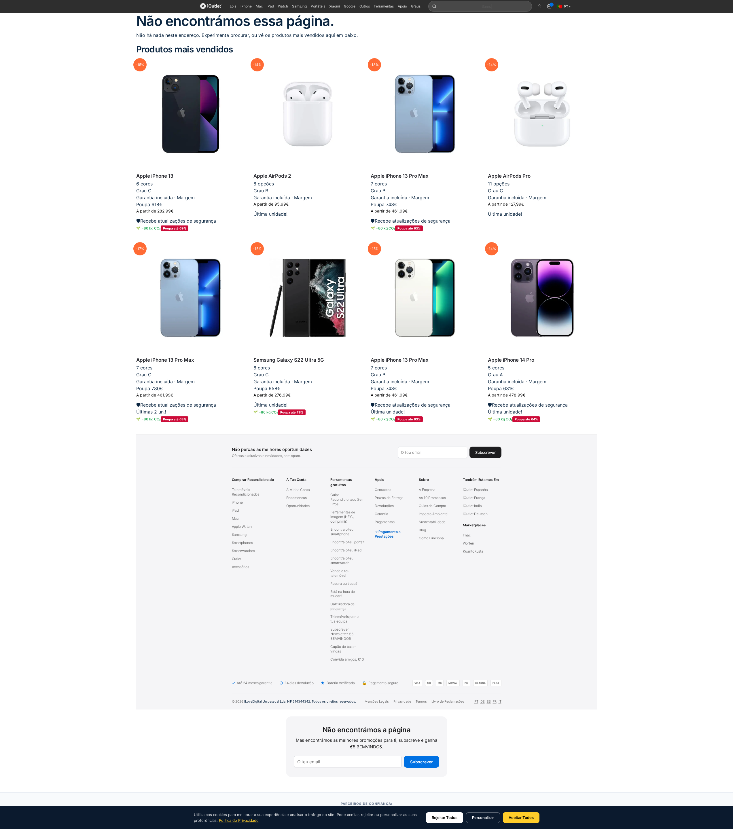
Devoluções (384, 506)
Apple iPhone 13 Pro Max (400, 176)
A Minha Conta (298, 489)
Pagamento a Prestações (388, 534)
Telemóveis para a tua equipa (344, 618)
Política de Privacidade (239, 820)
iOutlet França (474, 498)
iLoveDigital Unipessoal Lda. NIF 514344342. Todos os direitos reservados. (300, 701)
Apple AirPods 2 (272, 176)
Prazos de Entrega (389, 498)
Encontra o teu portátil (347, 542)
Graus (416, 6)
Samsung (299, 6)
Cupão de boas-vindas (343, 648)
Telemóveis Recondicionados (246, 491)
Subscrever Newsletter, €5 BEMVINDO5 (341, 634)
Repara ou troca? (343, 583)
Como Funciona (431, 538)
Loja (233, 6)
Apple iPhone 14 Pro (511, 360)
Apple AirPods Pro (509, 176)
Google (349, 6)
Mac (259, 6)
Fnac (467, 535)
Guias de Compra (432, 506)
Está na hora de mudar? (342, 593)
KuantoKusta (473, 551)
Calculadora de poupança (342, 606)
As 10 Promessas (432, 498)
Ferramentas (384, 6)
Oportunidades (298, 506)
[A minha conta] (539, 6)
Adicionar (190, 237)
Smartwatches (243, 551)
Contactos (383, 489)
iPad (270, 6)
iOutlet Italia (472, 506)
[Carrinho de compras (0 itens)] (549, 6)
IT (500, 701)
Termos (421, 701)
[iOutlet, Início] (211, 6)
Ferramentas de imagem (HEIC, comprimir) (342, 516)
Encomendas (296, 498)
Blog (422, 530)
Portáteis (318, 6)
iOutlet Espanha (475, 489)
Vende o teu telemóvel (339, 573)
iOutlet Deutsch (475, 514)
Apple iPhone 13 (154, 176)
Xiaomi (334, 6)
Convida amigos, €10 (347, 659)
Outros (364, 6)
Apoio (402, 6)
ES (489, 701)
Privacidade (402, 701)
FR (495, 701)
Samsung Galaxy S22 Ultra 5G (288, 360)
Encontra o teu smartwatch (341, 560)
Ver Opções (307, 223)
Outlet (237, 559)
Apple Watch (242, 526)
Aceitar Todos (521, 817)
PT (476, 701)
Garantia (381, 514)
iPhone (246, 6)
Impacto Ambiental (433, 514)
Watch (283, 6)
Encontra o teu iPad (345, 550)
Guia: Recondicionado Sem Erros (347, 499)
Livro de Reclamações (447, 701)
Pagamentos (385, 522)
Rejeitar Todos (444, 817)
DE (482, 701)
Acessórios (240, 567)
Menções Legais (377, 701)
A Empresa (427, 489)
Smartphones (242, 542)
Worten (468, 543)
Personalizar (483, 817)
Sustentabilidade (432, 522)
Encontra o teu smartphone (341, 531)
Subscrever (421, 761)
